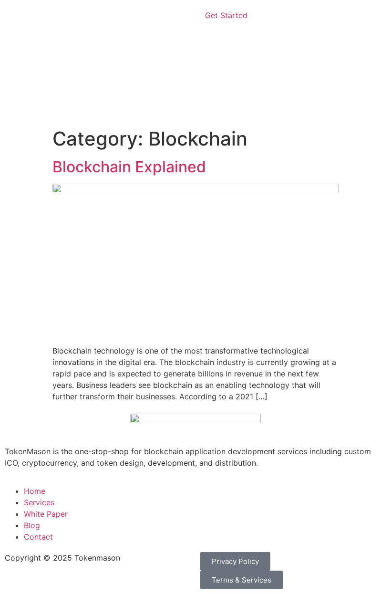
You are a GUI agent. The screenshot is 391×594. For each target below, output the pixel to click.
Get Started (226, 15)
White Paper (46, 514)
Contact (38, 537)
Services (39, 502)
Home (34, 491)
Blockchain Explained (129, 166)
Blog (32, 525)
